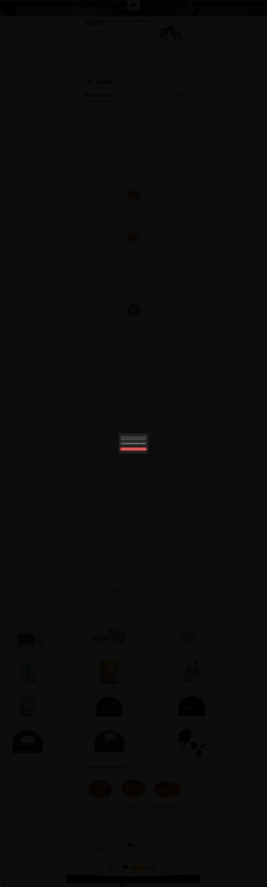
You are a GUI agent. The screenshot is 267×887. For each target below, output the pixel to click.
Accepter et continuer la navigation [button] (133, 449)
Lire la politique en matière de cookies (133, 443)
